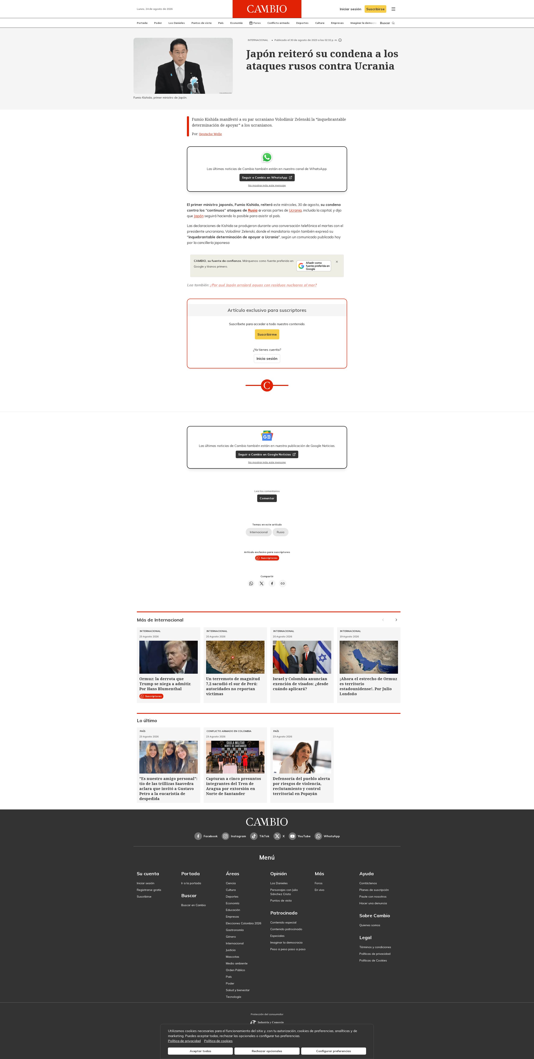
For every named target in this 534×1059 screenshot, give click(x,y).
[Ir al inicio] (267, 9)
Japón (199, 216)
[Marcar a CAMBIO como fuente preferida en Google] (313, 265)
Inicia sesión (267, 358)
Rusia (252, 210)
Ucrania (295, 210)
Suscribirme (267, 334)
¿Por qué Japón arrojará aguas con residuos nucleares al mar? (263, 285)
